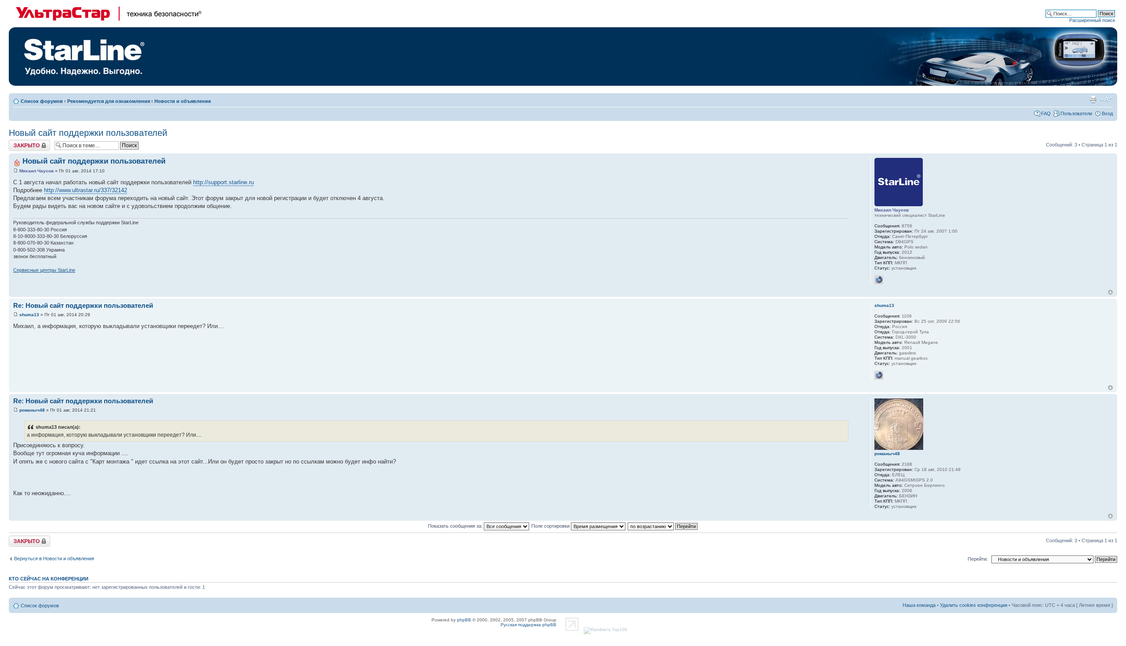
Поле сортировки (551, 526)
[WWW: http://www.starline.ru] (878, 279)
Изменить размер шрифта (1106, 99)
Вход (1107, 113)
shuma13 (29, 314)
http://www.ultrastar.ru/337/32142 (85, 190)
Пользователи (1076, 113)
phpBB (464, 619)
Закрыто (18, 142)
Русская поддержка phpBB (528, 624)
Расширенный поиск (1092, 20)
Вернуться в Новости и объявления (54, 558)
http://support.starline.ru (223, 182)
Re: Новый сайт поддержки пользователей (83, 305)
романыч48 (32, 410)
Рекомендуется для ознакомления (108, 101)
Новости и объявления (182, 101)
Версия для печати (1093, 99)
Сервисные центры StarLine (44, 270)
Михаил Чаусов (36, 170)
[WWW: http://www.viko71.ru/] (878, 375)
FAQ (1046, 113)
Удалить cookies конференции (973, 605)
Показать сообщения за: (456, 526)
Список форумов (42, 101)
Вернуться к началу (1110, 292)
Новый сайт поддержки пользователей (88, 133)
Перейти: (978, 559)
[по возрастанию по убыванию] (663, 526)
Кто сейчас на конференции (48, 578)
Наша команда (919, 605)
